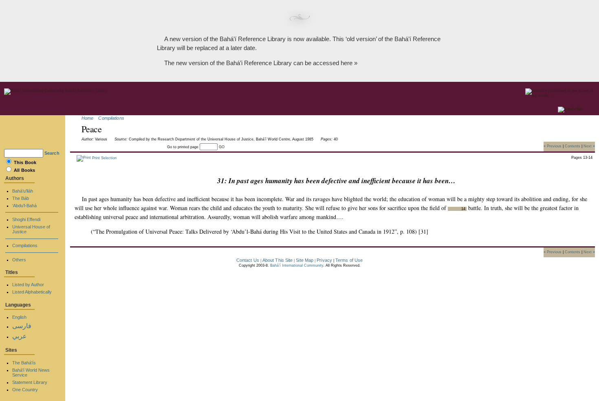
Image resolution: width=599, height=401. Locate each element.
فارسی (21, 325)
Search (51, 153)
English (19, 317)
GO (222, 147)
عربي (19, 336)
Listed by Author (28, 284)
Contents (572, 146)
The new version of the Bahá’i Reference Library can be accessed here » (260, 62)
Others (19, 259)
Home (87, 118)
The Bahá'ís (24, 362)
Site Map (304, 260)
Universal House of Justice (31, 229)
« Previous (553, 146)
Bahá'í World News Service (31, 372)
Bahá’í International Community (296, 265)
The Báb (20, 198)
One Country (25, 389)
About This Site (277, 260)
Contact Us (247, 260)
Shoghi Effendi (26, 219)
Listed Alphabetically (32, 291)
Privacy (324, 260)
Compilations (111, 118)
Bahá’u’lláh (22, 190)
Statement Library (29, 382)
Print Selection (104, 158)
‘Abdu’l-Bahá (24, 205)
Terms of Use (349, 260)
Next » (589, 146)
